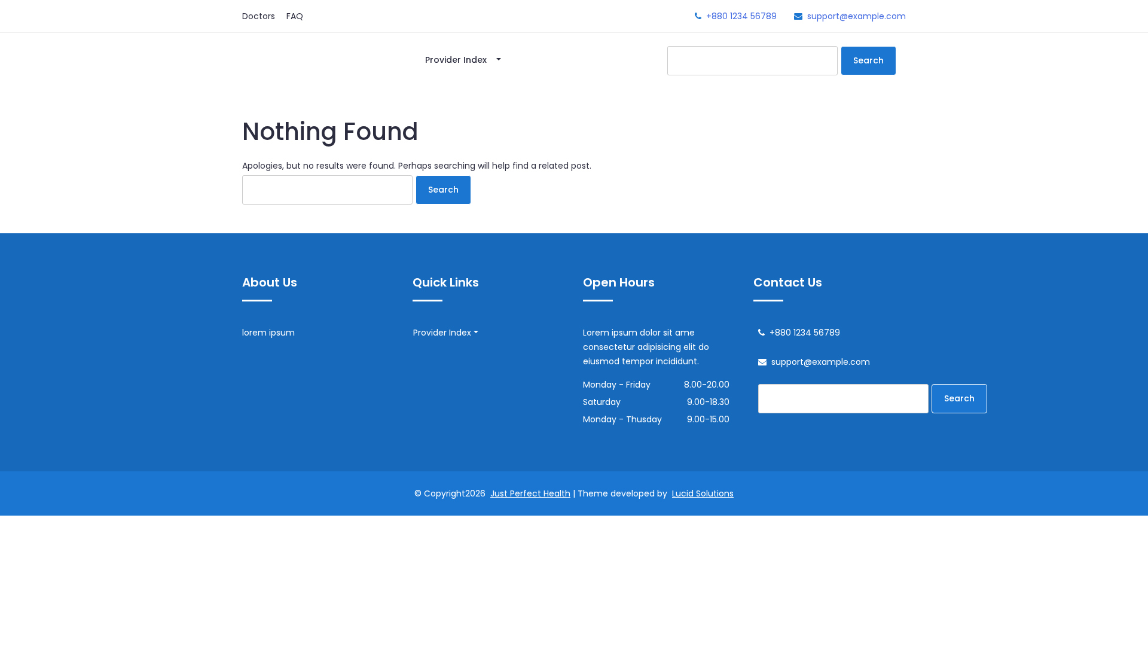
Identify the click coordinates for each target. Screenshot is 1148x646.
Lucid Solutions (703, 493)
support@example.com (856, 16)
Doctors (258, 16)
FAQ (294, 16)
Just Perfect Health (530, 493)
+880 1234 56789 (741, 16)
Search (868, 60)
